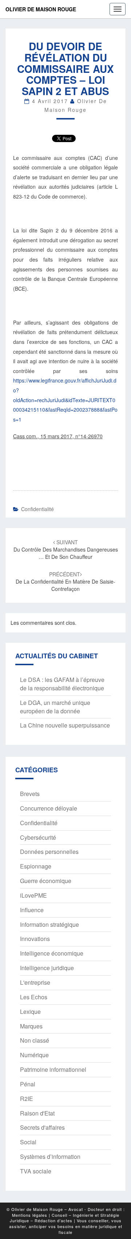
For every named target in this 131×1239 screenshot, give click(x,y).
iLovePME (33, 895)
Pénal (27, 1084)
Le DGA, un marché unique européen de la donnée (55, 706)
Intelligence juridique (47, 968)
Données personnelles (49, 851)
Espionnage (35, 866)
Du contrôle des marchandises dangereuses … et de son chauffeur (65, 549)
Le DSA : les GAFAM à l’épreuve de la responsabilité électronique (62, 683)
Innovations (35, 938)
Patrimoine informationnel (53, 1069)
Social (28, 1142)
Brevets (30, 793)
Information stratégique (49, 924)
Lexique (30, 1011)
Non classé (34, 1040)
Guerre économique (45, 881)
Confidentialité (37, 509)
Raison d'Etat (37, 1113)
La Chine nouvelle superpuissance (65, 725)
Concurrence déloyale (48, 808)
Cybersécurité (38, 837)
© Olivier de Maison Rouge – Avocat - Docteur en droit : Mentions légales (66, 1212)
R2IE (26, 1098)
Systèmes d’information (50, 1156)
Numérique (34, 1055)
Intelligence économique (51, 953)
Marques (31, 1026)
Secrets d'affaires (42, 1127)
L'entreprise (35, 982)
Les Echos (33, 997)
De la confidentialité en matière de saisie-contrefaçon (65, 581)
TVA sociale (35, 1171)
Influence (32, 910)
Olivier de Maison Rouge (40, 9)
